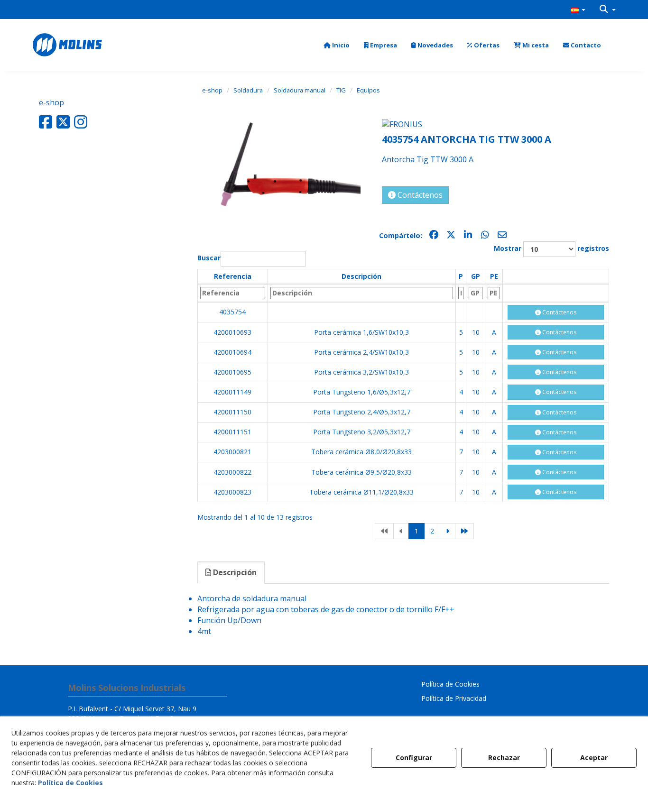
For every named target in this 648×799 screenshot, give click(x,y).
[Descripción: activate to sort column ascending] (361, 293)
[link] (384, 531)
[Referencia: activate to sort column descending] (232, 293)
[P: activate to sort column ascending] (461, 293)
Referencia (232, 276)
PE (494, 276)
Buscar (209, 257)
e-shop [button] (51, 102)
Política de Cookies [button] (450, 684)
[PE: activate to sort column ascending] (493, 293)
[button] (578, 9)
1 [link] (416, 530)
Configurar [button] (414, 757)
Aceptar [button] (594, 757)
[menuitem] (578, 9)
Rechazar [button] (504, 757)
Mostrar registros (551, 248)
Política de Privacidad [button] (453, 698)
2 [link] (432, 530)
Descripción (361, 276)
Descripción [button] (234, 572)
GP (475, 276)
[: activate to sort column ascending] (555, 276)
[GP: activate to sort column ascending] (475, 293)
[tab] (231, 572)
